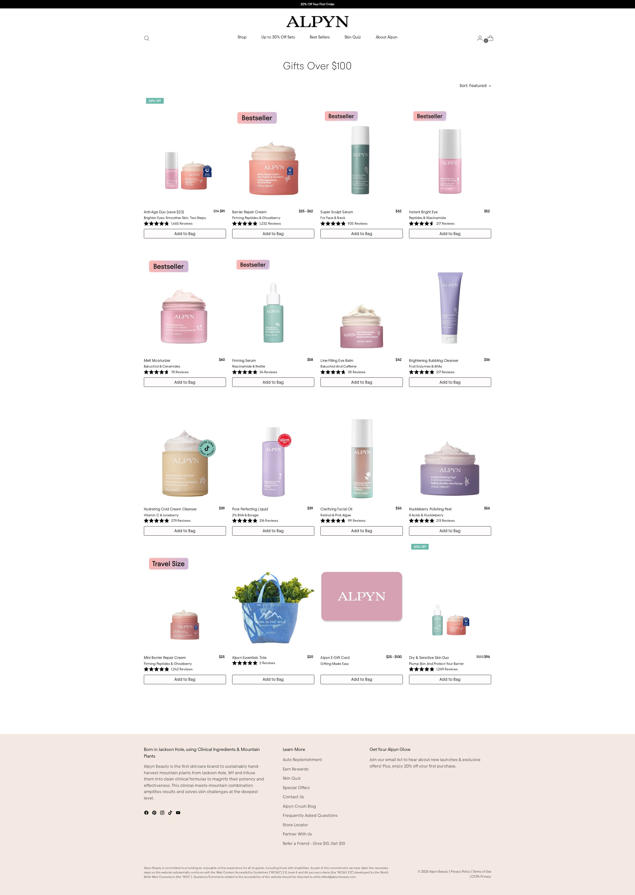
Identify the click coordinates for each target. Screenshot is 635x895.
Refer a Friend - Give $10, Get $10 (314, 843)
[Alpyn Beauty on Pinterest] (155, 813)
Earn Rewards (296, 769)
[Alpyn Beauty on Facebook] (147, 813)
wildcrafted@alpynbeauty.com (334, 876)
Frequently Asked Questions (310, 815)
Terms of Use (482, 871)
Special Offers (296, 787)
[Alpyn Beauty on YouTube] (179, 813)
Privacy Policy (461, 871)
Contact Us (293, 797)
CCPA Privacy (481, 876)
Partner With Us (297, 834)
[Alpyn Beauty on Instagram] (163, 813)
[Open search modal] (147, 38)
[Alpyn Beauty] (317, 21)
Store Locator (295, 825)
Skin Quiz (292, 778)
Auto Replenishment (302, 759)
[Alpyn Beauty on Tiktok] (171, 813)
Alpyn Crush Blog (299, 806)
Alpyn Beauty (438, 871)
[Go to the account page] (478, 38)
